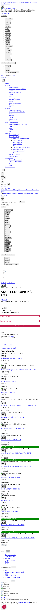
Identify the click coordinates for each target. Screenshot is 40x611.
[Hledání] (3, 178)
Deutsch (8, 26)
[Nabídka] (2, 173)
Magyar (8, 44)
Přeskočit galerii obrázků (8, 283)
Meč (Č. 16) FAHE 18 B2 (8, 381)
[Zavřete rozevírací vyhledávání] (23, 202)
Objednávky (22, 190)
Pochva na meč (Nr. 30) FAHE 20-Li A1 (13, 428)
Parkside (11, 336)
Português (8, 50)
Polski (7, 48)
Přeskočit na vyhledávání (21, 2)
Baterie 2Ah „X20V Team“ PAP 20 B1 (12, 525)
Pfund (8, 66)
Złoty (8, 70)
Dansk (7, 24)
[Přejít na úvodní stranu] (8, 8)
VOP (6, 570)
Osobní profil (10, 190)
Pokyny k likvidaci (10, 560)
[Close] (2, 200)
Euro (7, 68)
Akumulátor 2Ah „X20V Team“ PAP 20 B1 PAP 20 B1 (18, 538)
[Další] (3, 170)
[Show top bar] (2, 197)
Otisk (6, 574)
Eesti (7, 28)
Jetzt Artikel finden (20, 326)
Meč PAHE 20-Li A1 (7, 500)
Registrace (12, 75)
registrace (7, 188)
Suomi (7, 56)
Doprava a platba (10, 556)
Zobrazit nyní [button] (5, 13)
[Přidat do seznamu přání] (3, 285)
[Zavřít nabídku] (8, 184)
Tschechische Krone (12, 72)
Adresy (16, 190)
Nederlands (9, 46)
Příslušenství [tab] (8, 345)
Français (8, 34)
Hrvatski (8, 36)
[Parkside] (20, 300)
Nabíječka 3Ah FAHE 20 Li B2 (10, 477)
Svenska (8, 58)
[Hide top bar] (2, 6)
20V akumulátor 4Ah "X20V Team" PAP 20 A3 (16, 466)
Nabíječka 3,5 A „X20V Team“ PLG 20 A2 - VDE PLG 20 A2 (19, 406)
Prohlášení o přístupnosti (12, 577)
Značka (7, 562)
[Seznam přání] (2, 180)
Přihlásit (3, 75)
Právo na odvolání (10, 575)
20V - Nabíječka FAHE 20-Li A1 (11, 440)
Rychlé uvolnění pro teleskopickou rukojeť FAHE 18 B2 (18, 370)
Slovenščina (9, 19)
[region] (20, 286)
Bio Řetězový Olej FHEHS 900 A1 (11, 358)
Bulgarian (8, 21)
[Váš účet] (2, 182)
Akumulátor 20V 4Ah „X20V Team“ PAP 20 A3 (16, 453)
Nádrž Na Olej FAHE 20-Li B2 (10, 489)
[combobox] (9, 202)
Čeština (8, 23)
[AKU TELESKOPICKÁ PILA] (11, 287)
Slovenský (8, 54)
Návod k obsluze (5, 316)
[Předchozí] (3, 80)
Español (8, 32)
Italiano (8, 38)
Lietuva (8, 42)
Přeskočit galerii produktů (8, 348)
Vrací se (7, 558)
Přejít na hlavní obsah (7, 2)
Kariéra (7, 563)
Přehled (3, 190)
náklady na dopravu (24, 602)
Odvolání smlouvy (6, 598)
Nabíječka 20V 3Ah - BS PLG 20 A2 (12, 417)
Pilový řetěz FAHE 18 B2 (8, 393)
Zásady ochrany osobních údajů (14, 572)
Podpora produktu (5, 321)
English (8, 30)
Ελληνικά (8, 60)
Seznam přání (30, 190)
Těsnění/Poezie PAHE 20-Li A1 (10, 512)
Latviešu (8, 40)
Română (8, 52)
